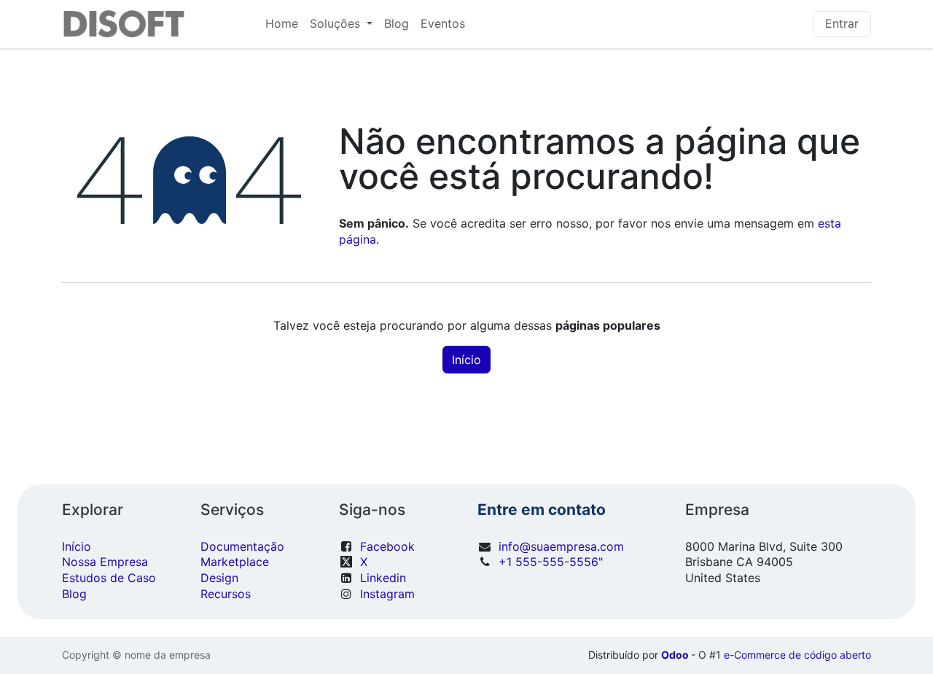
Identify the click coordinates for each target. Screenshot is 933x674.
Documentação (242, 546)
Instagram (387, 593)
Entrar (842, 23)
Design (219, 577)
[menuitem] (281, 24)
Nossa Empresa (105, 561)
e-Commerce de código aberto (797, 654)
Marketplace (234, 561)
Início (466, 359)
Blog (74, 593)
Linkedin (383, 577)
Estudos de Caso (109, 577)
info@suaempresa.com (561, 546)
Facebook (387, 546)
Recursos (225, 593)
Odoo (676, 654)
